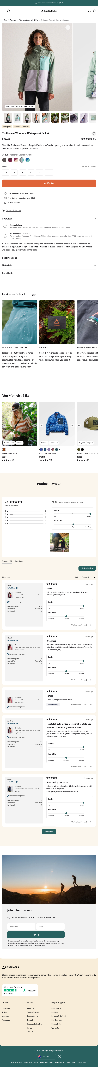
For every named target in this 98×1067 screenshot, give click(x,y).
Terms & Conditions (16, 1062)
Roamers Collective (34, 1024)
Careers (30, 1032)
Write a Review (89, 569)
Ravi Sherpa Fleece (47, 454)
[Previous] (4, 425)
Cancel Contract (82, 1062)
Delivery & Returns (13, 210)
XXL (48, 172)
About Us (30, 1008)
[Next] (35, 425)
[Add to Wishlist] (93, 133)
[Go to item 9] (84, 118)
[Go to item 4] (36, 118)
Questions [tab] (19, 562)
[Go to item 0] (8, 118)
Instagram (6, 1008)
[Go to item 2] (17, 118)
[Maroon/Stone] (16, 160)
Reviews (30, 1028)
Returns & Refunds (58, 1016)
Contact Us (55, 1024)
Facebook (6, 1020)
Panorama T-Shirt (9, 454)
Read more (34, 149)
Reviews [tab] (7, 562)
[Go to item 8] (74, 118)
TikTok (4, 1012)
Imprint (51, 1062)
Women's (13, 20)
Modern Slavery (71, 1062)
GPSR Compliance (60, 1062)
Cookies (36, 1062)
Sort (76, 577)
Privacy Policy (28, 1062)
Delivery (54, 1012)
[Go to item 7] (65, 118)
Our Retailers (56, 1020)
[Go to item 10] (93, 118)
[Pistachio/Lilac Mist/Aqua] (22, 160)
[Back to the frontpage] (5, 20)
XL (39, 172)
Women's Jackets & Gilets (28, 20)
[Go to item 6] (55, 118)
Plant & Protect (33, 1012)
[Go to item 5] (46, 118)
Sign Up (36, 935)
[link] (19, 322)
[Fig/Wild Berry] (10, 160)
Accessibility (44, 1062)
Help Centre (56, 1008)
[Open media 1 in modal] (67, 27)
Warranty (55, 1028)
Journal (30, 1020)
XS (6, 172)
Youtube (5, 1016)
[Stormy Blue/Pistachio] (28, 160)
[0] (89, 11)
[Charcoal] (4, 160)
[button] (88, 139)
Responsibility (32, 1016)
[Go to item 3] (27, 118)
